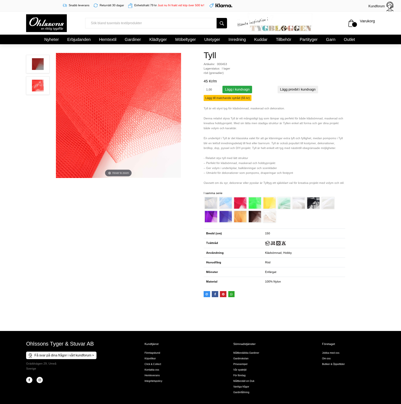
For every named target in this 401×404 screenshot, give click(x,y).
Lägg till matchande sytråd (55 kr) (227, 98)
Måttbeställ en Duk (243, 381)
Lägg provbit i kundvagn (298, 89)
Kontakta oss (152, 369)
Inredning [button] (237, 39)
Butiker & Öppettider (333, 364)
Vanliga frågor (241, 386)
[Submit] (222, 23)
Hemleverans (152, 375)
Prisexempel (240, 364)
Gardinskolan (241, 358)
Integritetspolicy (153, 381)
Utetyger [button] (212, 39)
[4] (39, 380)
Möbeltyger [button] (185, 39)
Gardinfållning (241, 392)
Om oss (326, 358)
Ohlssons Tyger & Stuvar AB (60, 344)
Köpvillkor (150, 358)
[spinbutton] (212, 89)
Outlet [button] (349, 39)
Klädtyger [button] (158, 39)
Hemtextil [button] (107, 39)
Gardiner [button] (133, 39)
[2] (29, 380)
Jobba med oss (330, 352)
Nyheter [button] (51, 39)
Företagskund (152, 352)
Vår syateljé (240, 369)
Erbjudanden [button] (79, 39)
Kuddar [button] (261, 39)
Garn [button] (330, 39)
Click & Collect (153, 364)
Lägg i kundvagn (237, 89)
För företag (239, 375)
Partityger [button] (309, 39)
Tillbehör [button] (283, 39)
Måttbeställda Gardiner (246, 352)
